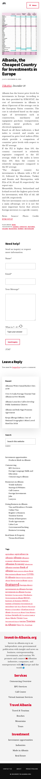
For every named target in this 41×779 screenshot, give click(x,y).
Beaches (20, 716)
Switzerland (29, 228)
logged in (16, 367)
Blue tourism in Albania (13, 574)
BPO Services (14, 468)
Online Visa (14, 510)
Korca (20, 606)
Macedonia (13, 228)
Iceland (5, 228)
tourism (22, 621)
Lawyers (12, 499)
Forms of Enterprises (17, 519)
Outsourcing (10, 465)
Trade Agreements (16, 521)
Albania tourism (12, 567)
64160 (7, 446)
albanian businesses (21, 561)
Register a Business (17, 513)
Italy (16, 606)
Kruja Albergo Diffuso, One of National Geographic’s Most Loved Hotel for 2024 (20, 421)
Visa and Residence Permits (20, 507)
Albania (16, 227)
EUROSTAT (7, 219)
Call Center (20, 692)
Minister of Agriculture (12, 609)
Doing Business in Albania (16, 504)
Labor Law (13, 524)
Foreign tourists (18, 595)
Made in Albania (20, 750)
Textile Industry (15, 485)
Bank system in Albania (21, 571)
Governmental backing (18, 527)
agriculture (9, 554)
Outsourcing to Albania (18, 477)
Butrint (24, 574)
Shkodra (13, 618)
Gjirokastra (27, 595)
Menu (34, 5)
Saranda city (17, 615)
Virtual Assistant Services (20, 697)
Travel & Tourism (20, 711)
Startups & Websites (17, 488)
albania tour (29, 564)
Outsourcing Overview (20, 681)
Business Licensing (17, 530)
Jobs (10, 496)
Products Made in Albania (20, 460)
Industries (20, 745)
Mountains (20, 721)
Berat (31, 571)
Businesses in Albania (14, 482)
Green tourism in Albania (14, 598)
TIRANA (6, 86)
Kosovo (25, 606)
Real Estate (20, 756)
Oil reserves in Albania (18, 612)
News (14, 225)
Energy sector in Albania (19, 580)
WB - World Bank (26, 625)
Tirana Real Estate (16, 538)
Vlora (18, 625)
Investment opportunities (16, 457)
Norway (21, 228)
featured (31, 227)
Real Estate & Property (14, 535)
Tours (20, 726)
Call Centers (14, 490)
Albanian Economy (15, 564)
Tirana (20, 618)
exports (30, 580)
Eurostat (23, 227)
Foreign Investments (17, 493)
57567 (7, 349)
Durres (18, 577)
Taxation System (16, 516)
